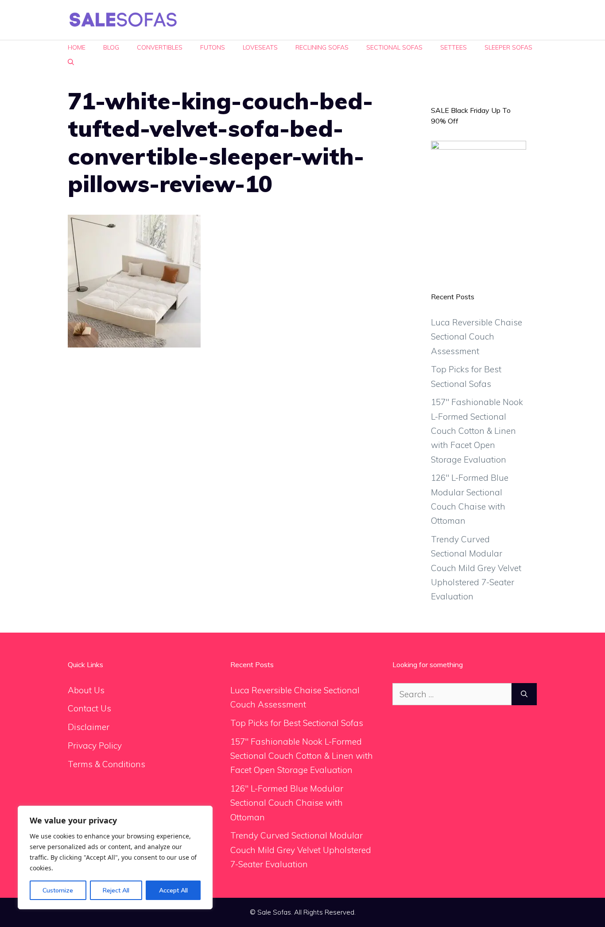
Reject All (116, 890)
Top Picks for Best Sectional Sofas (296, 723)
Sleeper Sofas (508, 47)
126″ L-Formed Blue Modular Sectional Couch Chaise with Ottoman (286, 803)
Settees (453, 47)
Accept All (173, 890)
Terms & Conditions (106, 764)
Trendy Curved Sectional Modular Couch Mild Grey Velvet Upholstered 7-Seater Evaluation (476, 568)
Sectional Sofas (394, 47)
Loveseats (260, 47)
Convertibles (159, 47)
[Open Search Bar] (71, 62)
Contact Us (89, 708)
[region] (115, 857)
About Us (86, 690)
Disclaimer (88, 727)
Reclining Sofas (322, 47)
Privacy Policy (95, 745)
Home (76, 47)
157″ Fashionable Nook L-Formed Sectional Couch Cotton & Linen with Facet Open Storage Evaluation (477, 430)
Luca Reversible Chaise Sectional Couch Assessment (476, 336)
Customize (58, 890)
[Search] (524, 694)
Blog (111, 47)
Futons (212, 47)
